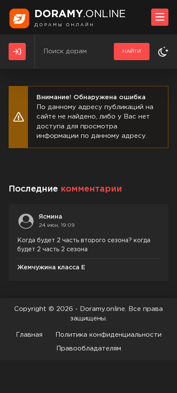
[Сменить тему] (163, 51)
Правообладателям (88, 348)
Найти (131, 51)
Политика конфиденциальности (108, 335)
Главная (29, 335)
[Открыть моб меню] (159, 17)
